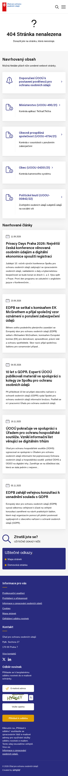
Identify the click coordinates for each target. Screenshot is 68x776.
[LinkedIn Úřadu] (9, 659)
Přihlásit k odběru (18, 718)
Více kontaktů (9, 653)
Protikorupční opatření (13, 593)
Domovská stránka (17, 565)
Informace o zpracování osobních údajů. (14, 752)
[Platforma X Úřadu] (4, 659)
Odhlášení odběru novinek (15, 618)
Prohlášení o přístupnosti (14, 598)
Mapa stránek (15, 559)
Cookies (6, 608)
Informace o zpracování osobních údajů (22, 603)
